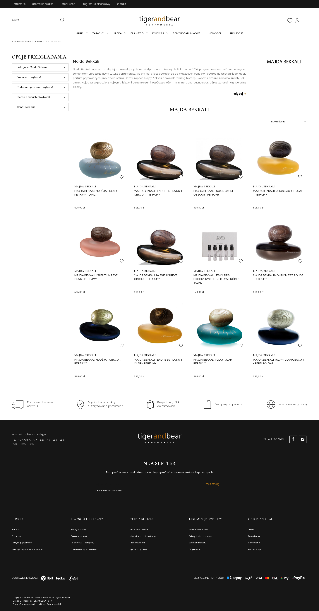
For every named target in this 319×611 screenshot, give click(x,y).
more (240, 94)
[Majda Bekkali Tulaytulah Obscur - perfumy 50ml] (278, 326)
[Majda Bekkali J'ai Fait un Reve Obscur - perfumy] (159, 242)
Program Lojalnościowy (96, 4)
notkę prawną (115, 490)
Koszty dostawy (78, 529)
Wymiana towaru (197, 543)
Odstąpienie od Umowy (200, 536)
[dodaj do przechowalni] (122, 177)
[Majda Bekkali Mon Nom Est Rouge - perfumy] (278, 242)
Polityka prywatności (22, 543)
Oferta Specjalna (43, 4)
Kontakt (121, 4)
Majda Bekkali (85, 186)
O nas (251, 529)
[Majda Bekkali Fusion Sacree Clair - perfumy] (278, 157)
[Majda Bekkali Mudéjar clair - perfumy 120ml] (100, 157)
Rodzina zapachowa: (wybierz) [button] (35, 87)
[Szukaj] (62, 20)
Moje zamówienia (139, 529)
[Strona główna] (159, 20)
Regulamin (17, 536)
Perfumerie (19, 4)
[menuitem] (79, 33)
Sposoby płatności (79, 536)
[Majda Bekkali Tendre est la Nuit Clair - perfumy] (159, 326)
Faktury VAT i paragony (82, 543)
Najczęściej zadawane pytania (27, 549)
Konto (297, 20)
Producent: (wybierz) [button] (29, 77)
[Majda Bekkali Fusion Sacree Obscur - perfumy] (219, 157)
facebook (293, 439)
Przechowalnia (290, 20)
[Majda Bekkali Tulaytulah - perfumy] (219, 326)
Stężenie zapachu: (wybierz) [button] (33, 97)
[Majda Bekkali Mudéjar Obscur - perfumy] (100, 326)
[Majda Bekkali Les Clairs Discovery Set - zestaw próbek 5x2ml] (219, 242)
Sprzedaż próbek (138, 549)
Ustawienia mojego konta (143, 536)
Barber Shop (67, 4)
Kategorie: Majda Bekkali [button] (32, 67)
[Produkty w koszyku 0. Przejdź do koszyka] (305, 20)
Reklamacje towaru (199, 529)
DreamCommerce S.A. (50, 604)
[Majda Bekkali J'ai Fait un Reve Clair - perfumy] (100, 242)
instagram (302, 439)
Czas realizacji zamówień (84, 549)
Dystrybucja (254, 536)
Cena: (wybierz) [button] (26, 107)
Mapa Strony (195, 549)
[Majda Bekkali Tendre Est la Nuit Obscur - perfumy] (159, 157)
